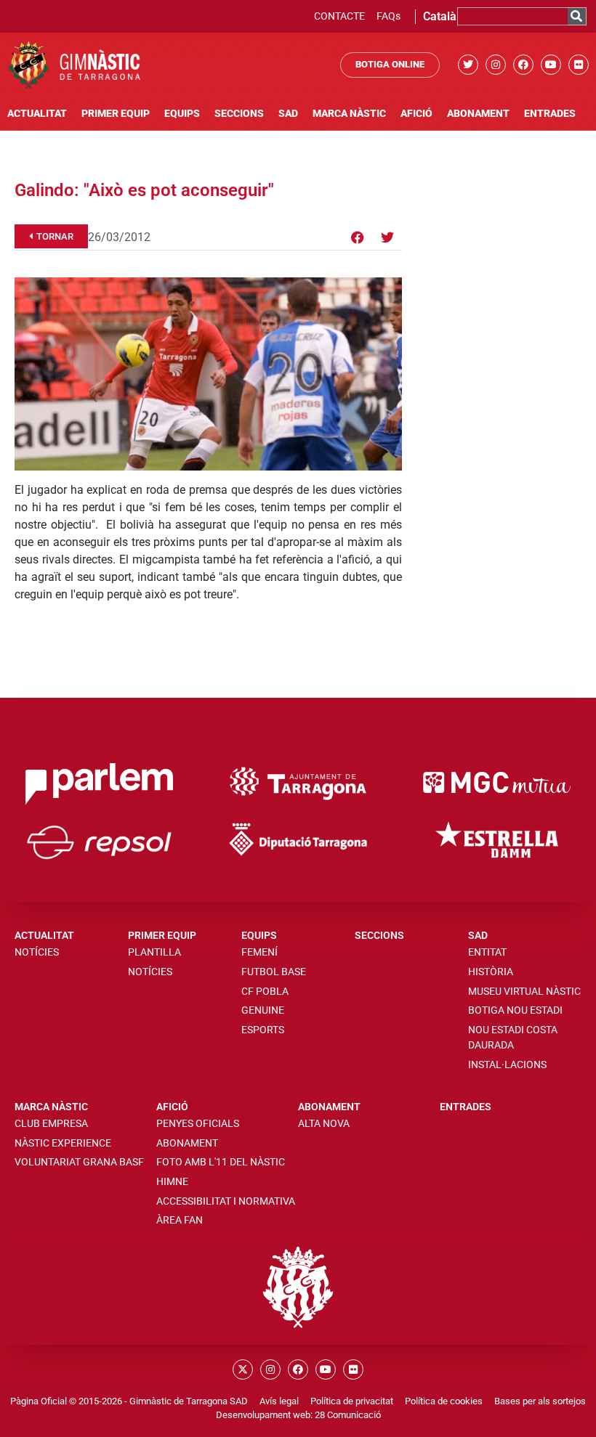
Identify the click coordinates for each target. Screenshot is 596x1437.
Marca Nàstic (349, 113)
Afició (416, 113)
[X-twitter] (243, 1369)
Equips (182, 113)
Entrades (550, 113)
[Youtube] (551, 64)
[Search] (577, 16)
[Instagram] (496, 64)
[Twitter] (468, 64)
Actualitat (37, 113)
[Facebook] (523, 64)
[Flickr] (578, 64)
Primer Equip (115, 113)
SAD (288, 113)
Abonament (478, 113)
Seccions (239, 113)
